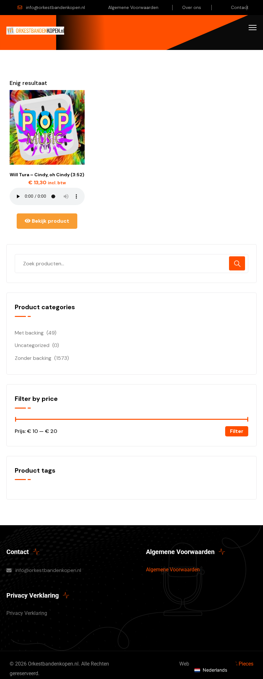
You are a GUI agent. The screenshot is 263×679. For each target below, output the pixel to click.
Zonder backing (33, 358)
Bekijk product (49, 221)
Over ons (191, 7)
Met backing (29, 332)
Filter (236, 431)
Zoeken (237, 263)
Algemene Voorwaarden (133, 7)
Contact (240, 7)
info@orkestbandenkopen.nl (55, 7)
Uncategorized (32, 345)
